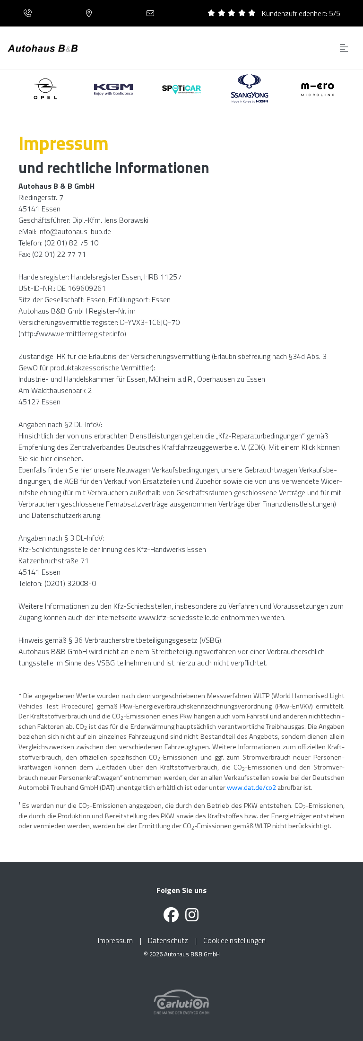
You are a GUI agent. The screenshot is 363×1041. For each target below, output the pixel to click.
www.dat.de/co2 (251, 787)
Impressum (115, 940)
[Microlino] (317, 88)
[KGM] (249, 88)
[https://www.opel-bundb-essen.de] (45, 88)
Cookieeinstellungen (234, 940)
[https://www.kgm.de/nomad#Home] (113, 88)
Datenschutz (168, 940)
